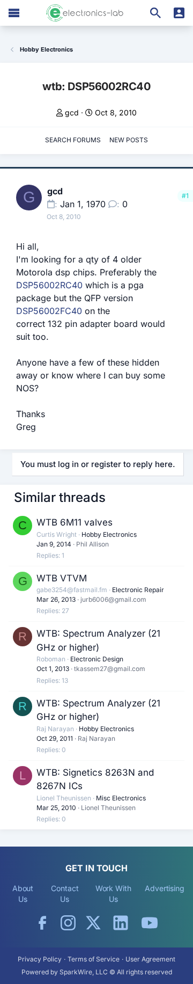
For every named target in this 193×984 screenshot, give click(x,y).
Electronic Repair (138, 590)
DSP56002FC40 (49, 310)
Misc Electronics (121, 798)
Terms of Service (94, 959)
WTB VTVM (61, 578)
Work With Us (113, 893)
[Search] (155, 13)
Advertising (164, 888)
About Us (23, 893)
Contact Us (64, 893)
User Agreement (150, 959)
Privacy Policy (40, 959)
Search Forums (73, 140)
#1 (185, 196)
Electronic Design (96, 659)
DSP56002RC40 (49, 285)
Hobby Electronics (109, 534)
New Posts (128, 140)
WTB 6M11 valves (74, 522)
